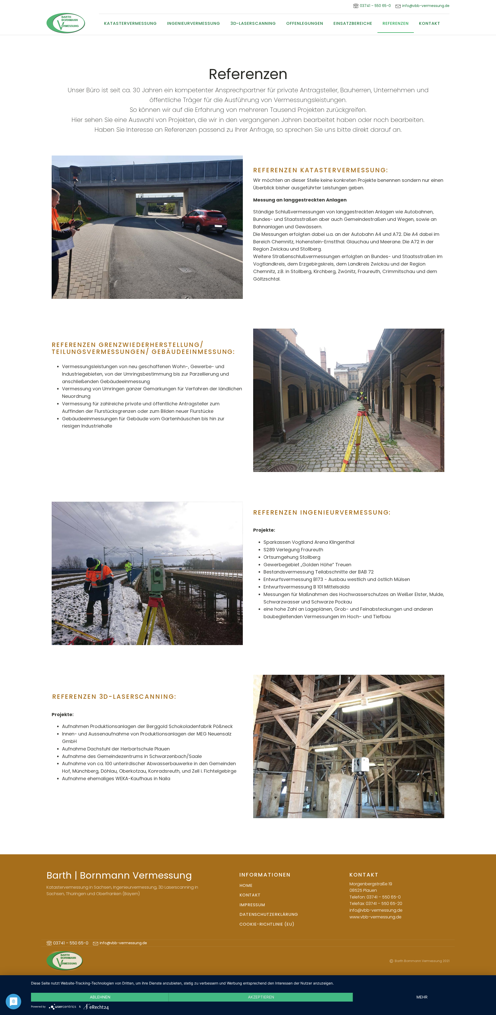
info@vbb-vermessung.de (426, 5)
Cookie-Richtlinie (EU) (267, 924)
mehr (422, 997)
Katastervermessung (130, 23)
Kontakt (429, 23)
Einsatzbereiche (353, 23)
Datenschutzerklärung (268, 914)
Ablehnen (100, 997)
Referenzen (396, 23)
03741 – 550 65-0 (70, 943)
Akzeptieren (261, 997)
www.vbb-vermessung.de (375, 917)
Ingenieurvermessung (193, 23)
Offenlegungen (304, 23)
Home (246, 885)
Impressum (252, 905)
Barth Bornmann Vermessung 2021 (422, 961)
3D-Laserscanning (253, 23)
